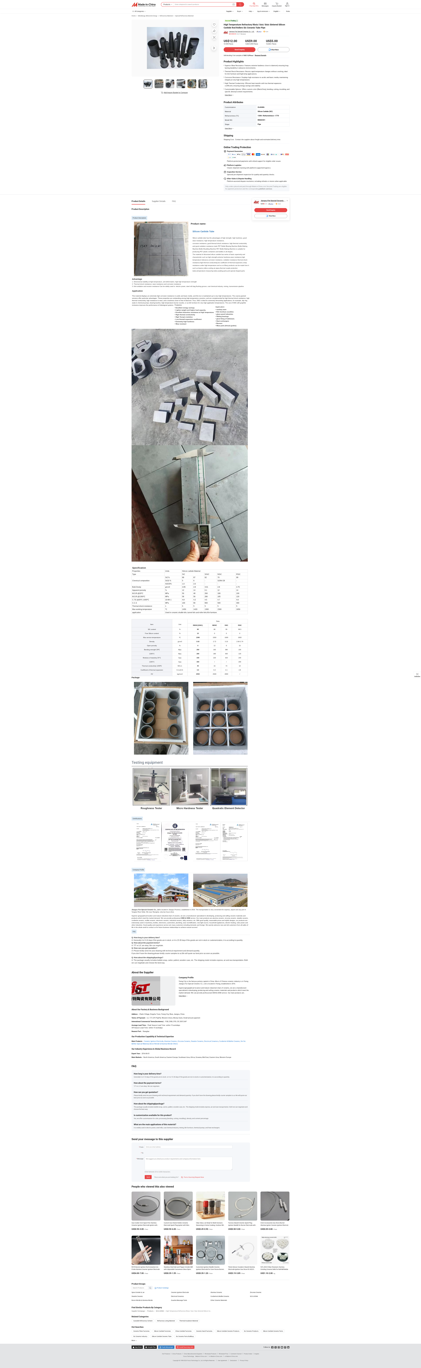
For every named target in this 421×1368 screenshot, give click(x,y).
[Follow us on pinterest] (285, 1347)
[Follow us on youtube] (282, 1347)
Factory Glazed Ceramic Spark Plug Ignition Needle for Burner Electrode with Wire (242, 1225)
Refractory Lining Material (166, 1321)
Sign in (287, 6)
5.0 (264, 204)
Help (250, 11)
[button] (234, 4)
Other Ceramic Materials (218, 1300)
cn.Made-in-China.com (231, 1356)
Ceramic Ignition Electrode (153, 1041)
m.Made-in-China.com (215, 1356)
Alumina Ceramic (170, 1041)
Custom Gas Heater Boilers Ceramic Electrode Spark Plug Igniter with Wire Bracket (176, 1225)
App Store (137, 1347)
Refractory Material (166, 16)
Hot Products (166, 1354)
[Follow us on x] (275, 1347)
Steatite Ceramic (197, 1041)
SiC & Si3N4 (254, 1296)
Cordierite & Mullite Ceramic (229, 1041)
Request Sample (260, 55)
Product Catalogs (162, 1288)
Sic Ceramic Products (251, 1331)
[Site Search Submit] (240, 4)
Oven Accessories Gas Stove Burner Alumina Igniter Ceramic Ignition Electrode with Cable (274, 1225)
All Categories (139, 11)
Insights (256, 1354)
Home (134, 16)
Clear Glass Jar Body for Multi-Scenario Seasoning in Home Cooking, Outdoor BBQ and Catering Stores (210, 1225)
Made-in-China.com (201, 1356)
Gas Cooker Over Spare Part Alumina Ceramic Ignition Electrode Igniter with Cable (144, 1225)
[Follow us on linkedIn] (288, 1347)
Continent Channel (236, 1354)
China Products (176, 1354)
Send (148, 1177)
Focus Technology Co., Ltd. (195, 1360)
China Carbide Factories (183, 1331)
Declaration (233, 1360)
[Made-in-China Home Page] (143, 4)
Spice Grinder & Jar (138, 1292)
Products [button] (166, 4)
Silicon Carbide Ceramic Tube (161, 1336)
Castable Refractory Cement (143, 1321)
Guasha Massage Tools (179, 1300)
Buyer (239, 11)
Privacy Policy (244, 1360)
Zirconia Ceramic (184, 1041)
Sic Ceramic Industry (140, 1336)
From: (142, 1147)
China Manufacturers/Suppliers (193, 1354)
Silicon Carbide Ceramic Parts (273, 1331)
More (133, 1340)
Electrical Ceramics (211, 1041)
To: (143, 1153)
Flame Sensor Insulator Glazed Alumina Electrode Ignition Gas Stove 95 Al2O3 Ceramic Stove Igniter (241, 1269)
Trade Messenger (166, 1347)
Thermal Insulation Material (188, 1321)
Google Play (150, 1347)
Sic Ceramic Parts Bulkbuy (185, 1336)
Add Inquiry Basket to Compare (176, 92)
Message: (140, 1159)
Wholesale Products (210, 1354)
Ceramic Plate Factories (141, 1331)
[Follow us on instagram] (279, 1347)
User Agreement (222, 1360)
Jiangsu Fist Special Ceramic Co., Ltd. (241, 31)
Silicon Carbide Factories (162, 1331)
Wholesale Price (223, 1354)
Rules (288, 11)
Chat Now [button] (275, 50)
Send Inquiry (240, 50)
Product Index (248, 1354)
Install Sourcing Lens (186, 1347)
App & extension (262, 11)
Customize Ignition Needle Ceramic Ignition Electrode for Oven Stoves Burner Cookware (210, 1269)
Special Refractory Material (184, 16)
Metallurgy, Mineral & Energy (147, 16)
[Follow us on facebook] (272, 1347)
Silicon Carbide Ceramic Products (228, 1331)
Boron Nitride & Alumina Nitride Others (164, 1044)
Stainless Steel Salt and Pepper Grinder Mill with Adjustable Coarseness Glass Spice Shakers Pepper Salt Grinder (178, 1269)
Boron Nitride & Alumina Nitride (142, 1300)
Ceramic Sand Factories (204, 1331)
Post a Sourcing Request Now (192, 1177)
